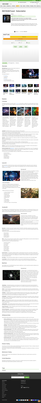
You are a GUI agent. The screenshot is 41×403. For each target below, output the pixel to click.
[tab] (5, 63)
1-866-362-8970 (23, 2)
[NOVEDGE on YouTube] (24, 387)
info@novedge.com (35, 2)
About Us (3, 381)
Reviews (3, 397)
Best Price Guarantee (5, 390)
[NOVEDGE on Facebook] (23, 387)
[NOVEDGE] (5, 3)
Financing (3, 391)
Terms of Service (4, 384)
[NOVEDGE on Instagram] (28, 387)
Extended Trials (4, 394)
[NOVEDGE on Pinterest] (27, 387)
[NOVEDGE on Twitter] (21, 387)
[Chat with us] (39, 401)
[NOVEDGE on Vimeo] (25, 387)
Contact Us (3, 383)
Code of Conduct (4, 388)
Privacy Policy (4, 387)
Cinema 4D (12, 148)
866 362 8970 (24, 40)
